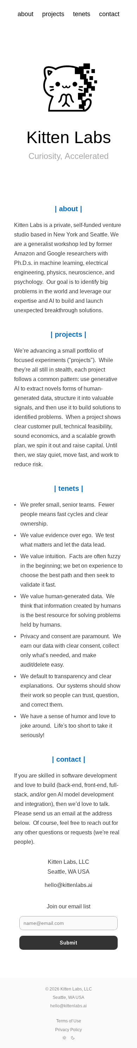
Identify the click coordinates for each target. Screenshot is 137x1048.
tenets (81, 14)
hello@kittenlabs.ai (68, 1005)
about (25, 14)
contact (109, 14)
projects (53, 14)
